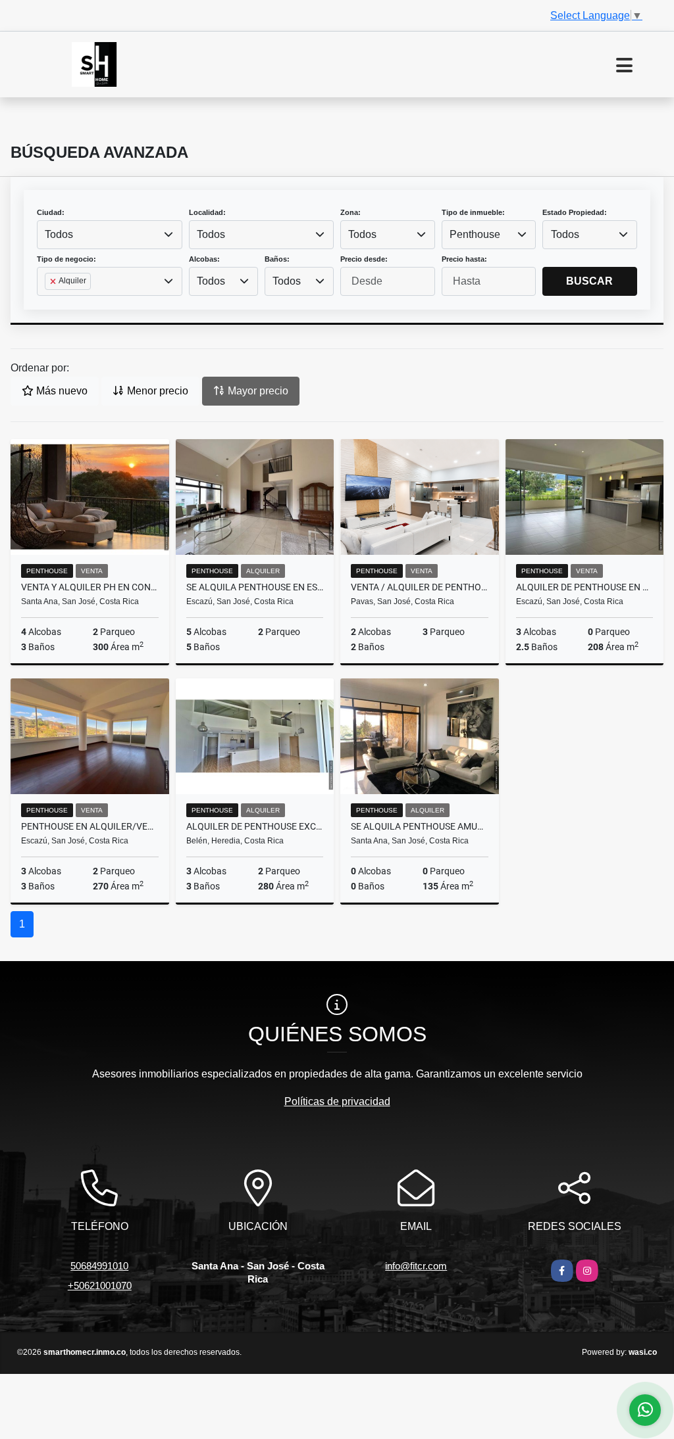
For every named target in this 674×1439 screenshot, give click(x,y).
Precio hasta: (464, 259)
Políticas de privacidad (337, 1101)
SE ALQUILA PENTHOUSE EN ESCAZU (255, 587)
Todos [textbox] (59, 234)
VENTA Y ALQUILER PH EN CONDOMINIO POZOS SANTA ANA (90, 587)
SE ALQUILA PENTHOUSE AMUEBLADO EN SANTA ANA (419, 826)
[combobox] (109, 234)
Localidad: (207, 212)
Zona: (350, 212)
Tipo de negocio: (66, 259)
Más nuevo (61, 390)
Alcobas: (204, 259)
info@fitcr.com (416, 1265)
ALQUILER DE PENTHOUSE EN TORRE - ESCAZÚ (585, 587)
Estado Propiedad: (574, 212)
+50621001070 (100, 1285)
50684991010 (99, 1265)
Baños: (277, 259)
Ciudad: (51, 212)
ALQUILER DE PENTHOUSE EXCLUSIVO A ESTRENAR (255, 826)
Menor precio (156, 390)
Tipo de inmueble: (473, 212)
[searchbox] (49, 302)
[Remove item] (54, 281)
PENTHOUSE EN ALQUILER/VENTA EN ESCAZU (90, 826)
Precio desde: (364, 259)
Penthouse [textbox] (475, 234)
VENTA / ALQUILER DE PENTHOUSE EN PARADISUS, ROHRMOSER (419, 587)
